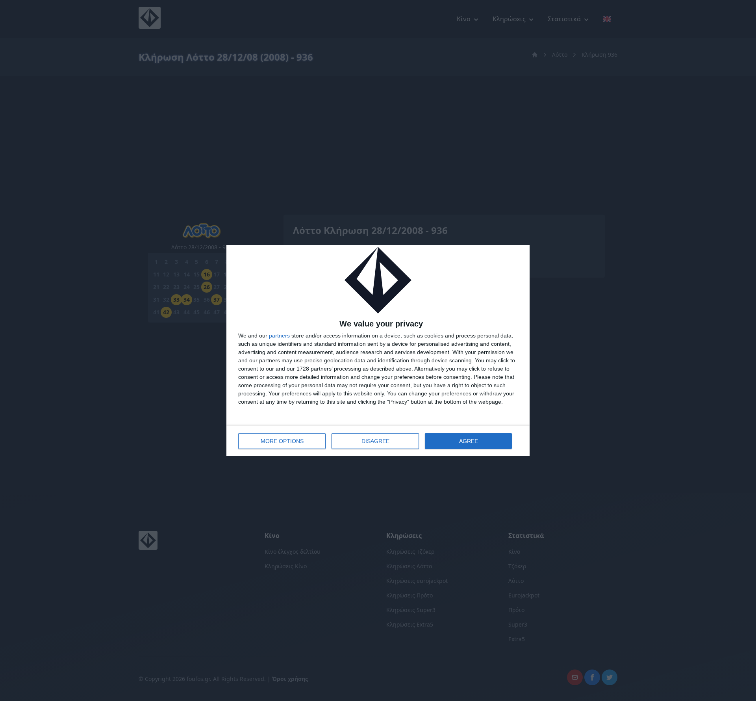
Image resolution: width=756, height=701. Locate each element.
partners (279, 335)
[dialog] (378, 350)
